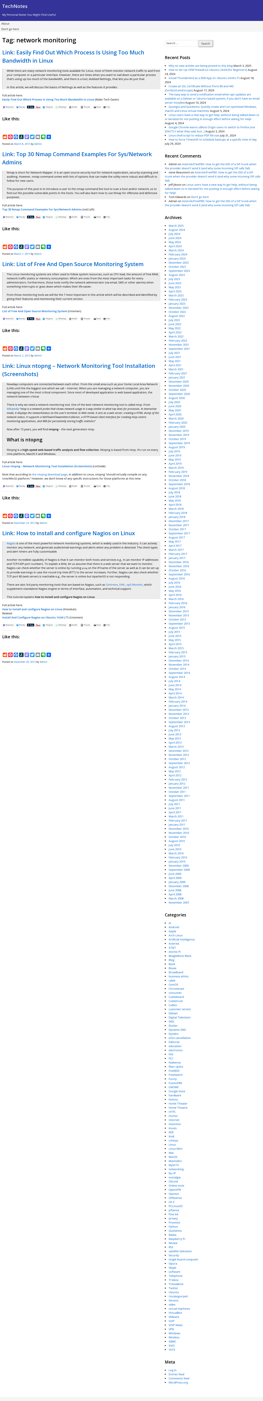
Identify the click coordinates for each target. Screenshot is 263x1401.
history (173, 1099)
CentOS (173, 984)
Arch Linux (175, 935)
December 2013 (179, 710)
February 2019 (178, 472)
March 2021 (176, 369)
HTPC (172, 1112)
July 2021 (174, 353)
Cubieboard (176, 997)
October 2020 (177, 390)
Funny (173, 1079)
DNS (171, 1021)
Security (174, 1255)
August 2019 (177, 447)
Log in (173, 1370)
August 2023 (177, 275)
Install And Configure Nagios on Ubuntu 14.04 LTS (35, 617)
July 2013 (174, 730)
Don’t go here (10, 29)
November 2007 (179, 902)
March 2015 (176, 648)
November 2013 (179, 714)
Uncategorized (178, 1296)
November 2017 (179, 525)
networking (176, 1169)
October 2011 (177, 792)
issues (173, 1128)
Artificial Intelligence (182, 939)
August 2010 (177, 841)
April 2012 (175, 775)
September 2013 (179, 722)
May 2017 (175, 541)
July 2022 (174, 320)
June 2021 (175, 357)
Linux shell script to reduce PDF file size (194, 135)
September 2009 (179, 870)
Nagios (11, 543)
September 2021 (179, 349)
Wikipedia (13, 409)
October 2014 (177, 669)
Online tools (176, 1185)
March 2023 (176, 295)
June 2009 (175, 874)
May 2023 (175, 287)
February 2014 (178, 701)
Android (174, 927)
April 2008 (175, 894)
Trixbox (173, 1280)
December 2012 (179, 751)
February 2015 (178, 652)
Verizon (173, 1300)
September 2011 (179, 796)
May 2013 (175, 738)
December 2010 (179, 829)
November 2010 (179, 833)
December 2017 (179, 521)
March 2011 (176, 816)
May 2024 (175, 242)
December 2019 (179, 431)
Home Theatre (178, 1107)
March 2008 (176, 898)
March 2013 (176, 746)
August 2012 (177, 767)
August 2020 (177, 398)
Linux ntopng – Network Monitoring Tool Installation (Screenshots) (47, 466)
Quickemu (175, 1231)
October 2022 (177, 312)
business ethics (179, 976)
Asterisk (174, 943)
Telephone (176, 1276)
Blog (171, 960)
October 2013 (177, 718)
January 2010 (177, 861)
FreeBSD (174, 1071)
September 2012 (179, 763)
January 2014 (177, 705)
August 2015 (177, 628)
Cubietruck (176, 1001)
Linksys (173, 1140)
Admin (38, 143)
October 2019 (177, 439)
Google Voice (177, 1091)
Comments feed (179, 1378)
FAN (122, 584)
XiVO (172, 1345)
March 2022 (176, 336)
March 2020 (176, 418)
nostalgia (175, 1177)
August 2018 (177, 488)
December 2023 (179, 262)
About (5, 23)
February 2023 (178, 299)
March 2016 (176, 599)
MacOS (173, 1157)
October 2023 (177, 267)
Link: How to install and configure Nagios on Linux (68, 533)
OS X (172, 1202)
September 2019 (179, 443)
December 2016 (179, 562)
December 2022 (179, 308)
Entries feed (176, 1374)
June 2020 (175, 406)
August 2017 (177, 537)
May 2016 (175, 591)
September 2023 (179, 271)
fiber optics (176, 1066)
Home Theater (178, 1103)
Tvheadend (176, 1284)
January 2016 (177, 607)
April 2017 (175, 545)
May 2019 (175, 459)
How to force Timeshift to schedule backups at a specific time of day (213, 139)
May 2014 (175, 689)
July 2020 (174, 402)
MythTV (174, 1165)
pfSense (174, 1210)
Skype (172, 1267)
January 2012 (177, 783)
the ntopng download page (49, 474)
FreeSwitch (176, 1075)
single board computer (183, 1259)
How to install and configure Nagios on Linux (32, 609)
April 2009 (175, 878)
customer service (180, 1009)
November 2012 (179, 755)
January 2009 (177, 882)
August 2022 (177, 316)
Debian (173, 1013)
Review (173, 1243)
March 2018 (176, 509)
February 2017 (178, 554)
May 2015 (175, 640)
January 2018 (177, 517)
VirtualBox (175, 1313)
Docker (173, 1025)
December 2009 (179, 865)
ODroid (173, 1181)
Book (172, 964)
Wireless (174, 1337)
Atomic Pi (175, 952)
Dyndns (173, 1034)
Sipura (173, 1263)
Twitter (173, 1288)
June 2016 (175, 587)
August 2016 (177, 578)
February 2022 (178, 340)
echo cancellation (180, 1038)
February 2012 (178, 779)
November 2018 (179, 476)
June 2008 (175, 890)
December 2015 (179, 611)
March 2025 (176, 226)
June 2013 (175, 734)
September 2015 (179, 623)
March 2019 (176, 468)
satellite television (180, 1251)
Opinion (174, 1194)
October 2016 (177, 570)
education (175, 1046)
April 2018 (175, 504)
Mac (171, 1153)
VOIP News (176, 1325)
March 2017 (176, 550)
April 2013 (175, 742)
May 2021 (175, 361)
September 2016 (179, 574)
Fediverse (175, 1062)
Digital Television (180, 1017)
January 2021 (177, 377)
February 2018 (178, 513)
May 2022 (175, 328)
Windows (174, 1333)
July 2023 (174, 279)
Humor (173, 1116)
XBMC (172, 1341)
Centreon (112, 584)
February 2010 (178, 857)
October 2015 (177, 619)
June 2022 (175, 324)
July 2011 (174, 804)
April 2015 (175, 644)
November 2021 (179, 344)
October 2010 (177, 837)
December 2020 (179, 381)
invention (175, 1124)
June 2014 (175, 685)
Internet (174, 1120)
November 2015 (179, 615)
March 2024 (176, 250)
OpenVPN (175, 1190)
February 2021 (178, 373)
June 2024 (175, 238)
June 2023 (175, 283)
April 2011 (175, 812)
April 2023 (175, 291)
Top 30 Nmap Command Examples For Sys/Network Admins (42, 209)
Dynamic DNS (177, 1030)
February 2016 (178, 603)
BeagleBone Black (180, 956)
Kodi (171, 1136)
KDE (171, 1132)
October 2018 (177, 480)
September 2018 (179, 484)
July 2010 (174, 845)
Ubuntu (174, 1292)
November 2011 (179, 788)
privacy (173, 1218)
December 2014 (179, 660)
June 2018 (175, 496)
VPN (171, 1329)
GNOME (174, 1087)
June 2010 (175, 849)
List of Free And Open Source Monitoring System (34, 311)
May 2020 (175, 410)
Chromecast (176, 989)
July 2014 (174, 681)
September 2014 (179, 673)
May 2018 (175, 500)
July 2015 (174, 632)
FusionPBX (175, 1083)
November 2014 (179, 664)
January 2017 (177, 558)
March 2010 (176, 853)
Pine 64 (173, 1214)
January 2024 (177, 258)
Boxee (172, 968)
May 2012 (175, 771)
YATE (172, 1350)
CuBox (173, 1005)
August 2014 (177, 677)
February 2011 (178, 820)
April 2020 (175, 414)
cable (172, 980)
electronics (176, 1050)
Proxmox (174, 1222)
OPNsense (175, 1198)
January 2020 (177, 427)
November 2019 (179, 435)
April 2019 (175, 463)
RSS (171, 1247)
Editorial (174, 1042)
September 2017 (179, 533)
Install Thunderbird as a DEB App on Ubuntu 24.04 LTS (204, 78)
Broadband (176, 972)
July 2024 (174, 234)
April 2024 (175, 246)
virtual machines (179, 1308)
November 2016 (179, 566)
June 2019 (175, 455)
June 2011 (175, 808)
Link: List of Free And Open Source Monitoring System (73, 264)
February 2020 (178, 422)
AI (170, 923)
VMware (174, 1317)
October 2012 (177, 759)
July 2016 (174, 582)
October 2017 (177, 529)
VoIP (171, 1321)
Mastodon (175, 1161)
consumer (175, 993)
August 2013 (177, 726)
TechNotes (14, 6)
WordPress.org (178, 1382)
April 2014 (175, 693)
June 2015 (175, 636)
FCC (171, 1058)
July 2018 (174, 492)
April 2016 (175, 595)
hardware (175, 1095)
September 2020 (179, 394)
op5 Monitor (135, 584)
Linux (172, 1144)
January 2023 (177, 303)
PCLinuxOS (176, 1206)
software (174, 1272)
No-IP (172, 1173)
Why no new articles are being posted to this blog (201, 66)
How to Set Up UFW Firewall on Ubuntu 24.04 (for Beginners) (208, 70)
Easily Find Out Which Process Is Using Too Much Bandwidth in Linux (48, 99)
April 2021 (175, 365)
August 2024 (177, 230)
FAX (171, 1054)
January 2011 (177, 824)
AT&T (172, 947)
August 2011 (177, 800)
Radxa (172, 1235)
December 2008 (179, 886)
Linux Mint (175, 1148)
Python (173, 1226)
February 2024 (178, 254)
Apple (172, 931)
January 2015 (177, 656)
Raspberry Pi (177, 1239)
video (172, 1304)
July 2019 (174, 451)
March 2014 (176, 697)
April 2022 (175, 332)
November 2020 (179, 386)
